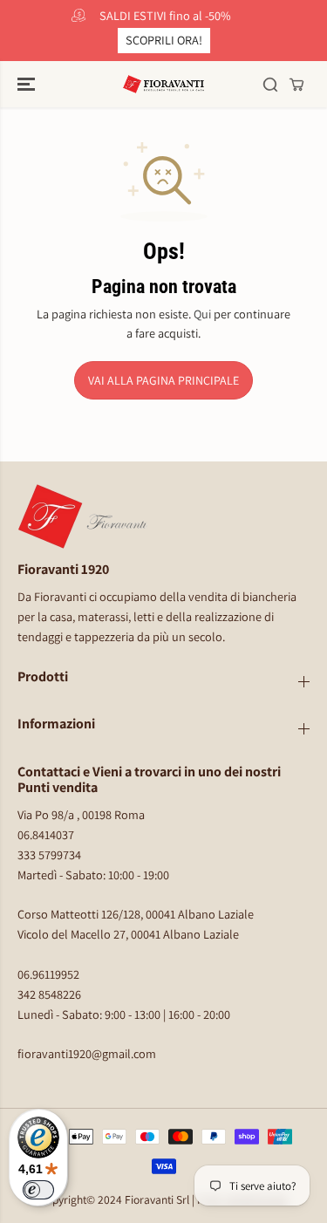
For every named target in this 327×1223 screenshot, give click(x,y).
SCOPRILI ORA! (164, 39)
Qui (202, 313)
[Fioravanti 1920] (163, 84)
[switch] (38, 1189)
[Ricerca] (270, 85)
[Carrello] (296, 85)
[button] (27, 84)
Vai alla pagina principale (163, 380)
